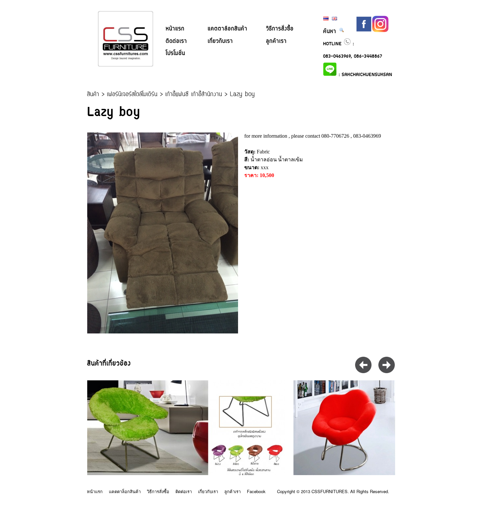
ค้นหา (331, 31)
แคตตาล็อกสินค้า (227, 28)
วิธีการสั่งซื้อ (279, 28)
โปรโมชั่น (175, 53)
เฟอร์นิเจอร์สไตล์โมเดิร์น (132, 94)
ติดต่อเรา (176, 41)
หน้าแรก (175, 28)
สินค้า (93, 94)
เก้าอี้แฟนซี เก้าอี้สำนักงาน (193, 94)
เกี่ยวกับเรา (220, 41)
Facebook (256, 491)
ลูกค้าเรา (276, 41)
